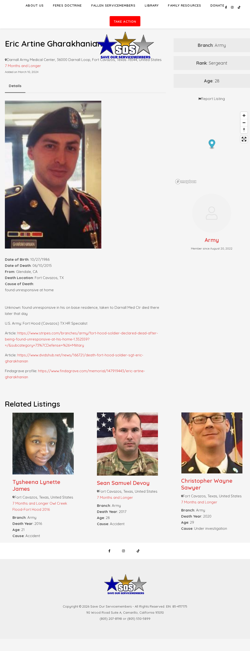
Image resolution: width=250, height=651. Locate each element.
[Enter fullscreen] (244, 139)
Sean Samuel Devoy (123, 483)
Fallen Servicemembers (113, 5)
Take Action (125, 21)
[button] (211, 145)
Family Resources (184, 5)
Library (152, 5)
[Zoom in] (244, 115)
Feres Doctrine (67, 5)
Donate (217, 5)
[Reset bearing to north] (244, 129)
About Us (35, 5)
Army (212, 240)
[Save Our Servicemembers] (125, 32)
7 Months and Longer (23, 65)
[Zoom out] (244, 122)
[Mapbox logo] (186, 181)
